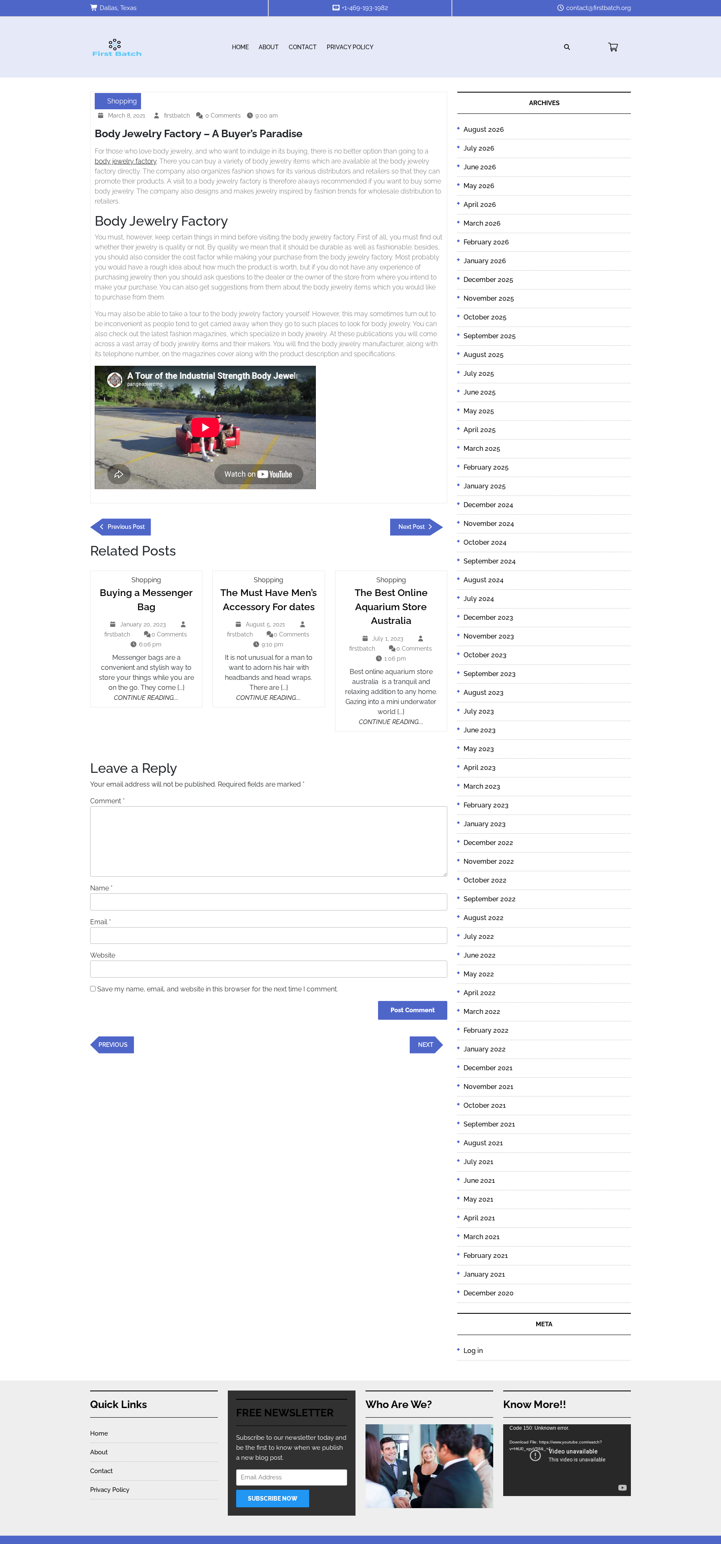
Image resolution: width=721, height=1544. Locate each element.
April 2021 (479, 1218)
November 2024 (489, 524)
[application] (567, 1460)
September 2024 (490, 561)
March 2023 (482, 786)
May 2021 (478, 1199)
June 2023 (480, 730)
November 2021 (488, 1087)
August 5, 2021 (266, 625)
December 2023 (488, 617)
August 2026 (484, 129)
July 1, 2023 (388, 639)
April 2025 (480, 430)
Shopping (122, 101)
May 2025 (479, 411)
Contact (303, 47)
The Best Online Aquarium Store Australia (391, 606)
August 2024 (484, 580)
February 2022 (486, 1030)
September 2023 (490, 674)
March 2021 (481, 1237)
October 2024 (485, 542)
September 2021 (489, 1124)
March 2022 (482, 1012)
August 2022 (484, 918)
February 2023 (486, 805)
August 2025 (484, 355)
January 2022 (485, 1049)
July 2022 (479, 936)
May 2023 (479, 749)
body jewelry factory (125, 161)
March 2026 (482, 223)
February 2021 (486, 1256)
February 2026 (486, 242)
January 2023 (485, 824)
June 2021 (479, 1180)
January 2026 (485, 261)
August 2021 (483, 1143)
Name (101, 888)
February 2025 (486, 467)
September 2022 (490, 899)
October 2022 (485, 880)
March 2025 (482, 449)
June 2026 (480, 167)
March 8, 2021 (127, 116)
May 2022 (479, 974)
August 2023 (484, 693)
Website (102, 955)
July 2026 (479, 148)
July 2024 (479, 599)
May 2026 (479, 186)
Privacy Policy (350, 47)
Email (100, 922)
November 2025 (489, 298)
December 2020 (489, 1293)
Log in (473, 1351)
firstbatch (178, 116)
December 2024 (488, 505)
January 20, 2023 (144, 625)
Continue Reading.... (146, 698)
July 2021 (478, 1162)
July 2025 (479, 373)
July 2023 (479, 711)
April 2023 (480, 768)
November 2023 (489, 636)
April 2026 (480, 205)
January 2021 (484, 1274)
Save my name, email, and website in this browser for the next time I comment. (217, 989)
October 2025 (485, 317)
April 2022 (480, 993)
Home (240, 47)
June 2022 (480, 955)
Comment (107, 801)
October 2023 (485, 655)
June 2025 (480, 392)
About (269, 47)
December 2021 (488, 1068)
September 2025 (490, 336)
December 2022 (488, 843)
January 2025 (485, 486)
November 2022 (489, 861)
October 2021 (485, 1105)
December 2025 (488, 280)
